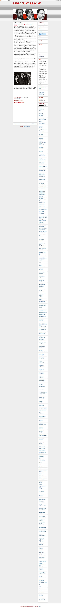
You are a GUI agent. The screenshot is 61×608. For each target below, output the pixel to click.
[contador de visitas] (42, 105)
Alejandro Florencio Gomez (42, 119)
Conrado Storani (41, 196)
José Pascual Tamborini (42, 366)
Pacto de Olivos (41, 495)
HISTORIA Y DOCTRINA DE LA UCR (27, 3)
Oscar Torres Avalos (41, 491)
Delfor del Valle (41, 238)
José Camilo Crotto (41, 362)
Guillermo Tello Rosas (42, 330)
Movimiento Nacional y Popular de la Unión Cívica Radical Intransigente (43, 471)
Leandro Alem (41, 402)
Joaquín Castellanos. (41, 354)
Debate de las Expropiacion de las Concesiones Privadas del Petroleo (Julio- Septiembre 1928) (43, 229)
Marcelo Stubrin (41, 431)
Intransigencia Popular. (42, 347)
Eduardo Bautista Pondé (42, 245)
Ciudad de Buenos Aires (42, 184)
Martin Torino (40, 443)
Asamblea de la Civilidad (42, 155)
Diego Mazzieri (41, 242)
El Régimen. (40, 260)
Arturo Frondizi (18, 98)
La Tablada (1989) (41, 398)
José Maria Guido (41, 365)
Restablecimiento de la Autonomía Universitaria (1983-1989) (42, 523)
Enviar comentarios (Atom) (27, 126)
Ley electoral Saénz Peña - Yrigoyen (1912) (42, 410)
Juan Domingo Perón (41, 372)
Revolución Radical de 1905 (42, 528)
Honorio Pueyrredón (41, 339)
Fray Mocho (40, 299)
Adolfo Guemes (41, 113)
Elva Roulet (40, 265)
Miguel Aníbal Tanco (41, 453)
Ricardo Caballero (41, 538)
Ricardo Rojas (41, 544)
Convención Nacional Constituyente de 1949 (42, 202)
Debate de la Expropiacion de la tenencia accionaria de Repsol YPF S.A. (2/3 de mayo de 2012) (43, 217)
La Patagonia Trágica (41, 397)
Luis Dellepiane (41, 421)
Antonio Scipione (41, 138)
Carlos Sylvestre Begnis (42, 176)
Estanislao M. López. (41, 280)
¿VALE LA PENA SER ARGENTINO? (41, 93)
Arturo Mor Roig (41, 152)
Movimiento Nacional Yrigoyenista (41, 473)
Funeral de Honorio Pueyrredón (41, 307)
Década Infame (41, 236)
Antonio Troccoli (41, 141)
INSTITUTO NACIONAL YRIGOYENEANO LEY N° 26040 (42, 88)
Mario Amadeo (41, 439)
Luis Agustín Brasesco (42, 417)
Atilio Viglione (40, 158)
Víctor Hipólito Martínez (42, 599)
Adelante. (40, 110)
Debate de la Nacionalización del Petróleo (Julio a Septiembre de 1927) (43, 226)
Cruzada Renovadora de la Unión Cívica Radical (42, 213)
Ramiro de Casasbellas (42, 512)
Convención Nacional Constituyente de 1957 (42, 204)
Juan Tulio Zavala (41, 377)
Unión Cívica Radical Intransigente (41, 588)
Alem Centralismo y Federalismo (41, 121)
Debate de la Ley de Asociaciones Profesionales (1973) (42, 220)
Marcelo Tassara (41, 432)
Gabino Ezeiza (41, 317)
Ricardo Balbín (41, 534)
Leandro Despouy (41, 405)
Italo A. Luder (40, 350)
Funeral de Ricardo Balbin (42, 316)
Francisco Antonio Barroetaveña (41, 295)
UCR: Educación (41, 568)
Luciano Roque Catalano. (42, 416)
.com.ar (43, 33)
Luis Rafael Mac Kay (41, 423)
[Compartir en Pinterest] (27, 97)
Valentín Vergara (41, 596)
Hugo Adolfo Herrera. (41, 343)
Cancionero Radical (41, 167)
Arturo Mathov (41, 151)
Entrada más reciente (17, 123)
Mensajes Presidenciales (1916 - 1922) (42, 446)
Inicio (26, 123)
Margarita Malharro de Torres (43, 435)
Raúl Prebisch (41, 513)
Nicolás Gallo (40, 482)
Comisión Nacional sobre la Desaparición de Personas (42, 186)
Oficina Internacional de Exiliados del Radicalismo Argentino (42, 487)
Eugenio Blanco (41, 281)
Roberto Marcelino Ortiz (42, 545)
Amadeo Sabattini (41, 131)
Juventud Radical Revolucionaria (41, 389)
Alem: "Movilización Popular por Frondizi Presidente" (42, 123)
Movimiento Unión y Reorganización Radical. (42, 479)
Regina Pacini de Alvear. (42, 519)
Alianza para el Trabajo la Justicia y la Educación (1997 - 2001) (43, 130)
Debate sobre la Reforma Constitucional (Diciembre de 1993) (42, 235)
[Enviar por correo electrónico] (24, 97)
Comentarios (41, 100)
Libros (40, 412)
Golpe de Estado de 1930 (42, 326)
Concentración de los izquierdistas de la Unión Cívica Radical (42, 194)
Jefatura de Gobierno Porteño (43, 351)
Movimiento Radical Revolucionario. (41, 475)
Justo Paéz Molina (41, 387)
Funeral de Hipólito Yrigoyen (42, 305)
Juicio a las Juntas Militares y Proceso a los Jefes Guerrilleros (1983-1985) (43, 380)
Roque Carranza (41, 551)
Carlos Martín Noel (41, 173)
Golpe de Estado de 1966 (42, 329)
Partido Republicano (41, 501)
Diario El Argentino (41, 239)
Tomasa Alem (40, 563)
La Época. (40, 394)
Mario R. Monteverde (41, 442)
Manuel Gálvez (41, 428)
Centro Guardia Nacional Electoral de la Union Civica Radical (42, 180)
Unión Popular (41, 595)
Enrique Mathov (41, 273)
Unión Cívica (40, 576)
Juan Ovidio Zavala (41, 376)
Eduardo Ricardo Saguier (42, 252)
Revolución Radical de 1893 (42, 527)
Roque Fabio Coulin (41, 552)
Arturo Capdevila (41, 147)
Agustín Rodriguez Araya (42, 116)
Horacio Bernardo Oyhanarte (42, 342)
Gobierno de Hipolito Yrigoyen (43, 323)
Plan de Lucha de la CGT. (42, 505)
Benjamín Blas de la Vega (42, 159)
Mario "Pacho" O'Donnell (42, 436)
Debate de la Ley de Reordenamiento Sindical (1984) (42, 223)
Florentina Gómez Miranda (42, 293)
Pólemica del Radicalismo (42, 509)
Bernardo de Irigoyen (41, 162)
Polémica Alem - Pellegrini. (42, 508)
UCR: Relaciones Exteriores (42, 573)
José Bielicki (40, 361)
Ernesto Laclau (41, 277)
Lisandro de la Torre (41, 413)
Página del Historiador (42, 91)
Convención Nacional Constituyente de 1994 (42, 206)
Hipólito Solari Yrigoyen (42, 333)
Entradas (41, 99)
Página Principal (41, 496)
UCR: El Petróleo (41, 569)
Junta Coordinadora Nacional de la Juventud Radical (43, 386)
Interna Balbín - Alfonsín (42, 346)
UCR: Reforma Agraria (42, 572)
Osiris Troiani (40, 492)
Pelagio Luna (40, 504)
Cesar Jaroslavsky (41, 183)
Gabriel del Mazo (41, 319)
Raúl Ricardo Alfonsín (42, 515)
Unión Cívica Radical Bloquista (43, 582)
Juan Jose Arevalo (41, 373)
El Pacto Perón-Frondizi (42, 257)
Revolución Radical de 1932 (42, 531)
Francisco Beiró (41, 296)
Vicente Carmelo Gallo (42, 598)
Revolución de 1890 (41, 524)
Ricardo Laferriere (41, 541)
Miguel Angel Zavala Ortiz (42, 452)
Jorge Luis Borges (41, 358)
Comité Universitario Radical (42, 190)
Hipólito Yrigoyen (41, 334)
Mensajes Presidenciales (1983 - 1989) (42, 450)
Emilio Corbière (41, 269)
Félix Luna (40, 290)
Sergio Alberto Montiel (42, 557)
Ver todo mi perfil (41, 29)
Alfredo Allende (41, 126)
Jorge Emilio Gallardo (42, 357)
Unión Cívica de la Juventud (42, 577)
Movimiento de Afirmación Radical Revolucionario (42, 460)
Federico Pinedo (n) (41, 286)
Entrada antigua (34, 123)
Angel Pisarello (41, 135)
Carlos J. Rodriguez (41, 171)
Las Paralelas (40, 401)
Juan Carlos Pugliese (41, 370)
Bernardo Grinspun (41, 163)
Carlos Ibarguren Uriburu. (42, 170)
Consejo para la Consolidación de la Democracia (43, 198)
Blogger (39, 606)
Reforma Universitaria (42, 516)
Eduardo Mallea (41, 249)
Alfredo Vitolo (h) (41, 127)
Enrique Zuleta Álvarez (42, 276)
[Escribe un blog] (25, 97)
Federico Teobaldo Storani (42, 289)
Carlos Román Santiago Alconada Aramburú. (42, 175)
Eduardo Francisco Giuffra (42, 248)
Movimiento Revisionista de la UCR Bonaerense (43, 477)
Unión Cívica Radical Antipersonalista (41, 580)
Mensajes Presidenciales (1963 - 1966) (42, 448)
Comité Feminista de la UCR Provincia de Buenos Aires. (42, 188)
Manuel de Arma (41, 427)
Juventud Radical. (41, 391)
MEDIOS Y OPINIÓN (41, 94)
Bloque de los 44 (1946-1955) (43, 166)
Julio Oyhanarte (41, 384)
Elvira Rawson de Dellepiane (42, 266)
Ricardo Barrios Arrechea (42, 535)
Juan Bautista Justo (41, 369)
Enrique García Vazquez (42, 272)
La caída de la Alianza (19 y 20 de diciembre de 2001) (43, 393)
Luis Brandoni (40, 420)
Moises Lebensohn (41, 456)
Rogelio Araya (41, 548)
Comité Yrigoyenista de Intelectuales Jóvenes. (42, 192)
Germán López (41, 320)
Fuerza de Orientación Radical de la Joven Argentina (43, 301)
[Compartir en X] (26, 97)
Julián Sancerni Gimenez (42, 381)
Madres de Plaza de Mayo (42, 424)
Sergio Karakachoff (41, 558)
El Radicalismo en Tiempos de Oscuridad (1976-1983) (43, 259)
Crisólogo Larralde (41, 211)
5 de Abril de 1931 (41, 109)
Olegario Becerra (41, 488)
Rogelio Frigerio (41, 549)
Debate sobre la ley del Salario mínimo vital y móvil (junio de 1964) (43, 232)
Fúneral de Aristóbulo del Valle (43, 302)
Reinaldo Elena (41, 520)
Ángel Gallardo (41, 134)
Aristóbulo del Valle (41, 144)
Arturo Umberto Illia (41, 154)
